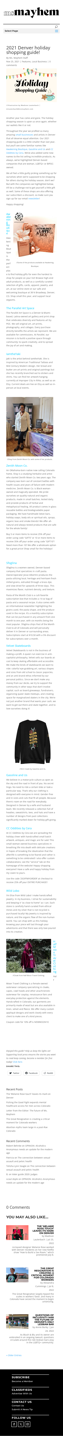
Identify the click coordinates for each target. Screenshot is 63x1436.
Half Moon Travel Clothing (55, 956)
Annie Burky (42, 1327)
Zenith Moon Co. (17, 465)
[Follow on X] (21, 1424)
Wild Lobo (12, 891)
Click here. (18, 1061)
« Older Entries (14, 1355)
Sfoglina (11, 563)
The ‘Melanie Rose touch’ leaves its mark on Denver (43, 1230)
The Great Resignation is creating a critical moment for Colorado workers (42, 1274)
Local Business (39, 61)
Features (26, 61)
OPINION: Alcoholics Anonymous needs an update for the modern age (29, 1149)
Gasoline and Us (16, 775)
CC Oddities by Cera (19, 828)
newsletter (33, 198)
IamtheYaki (13, 354)
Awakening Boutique (8, 223)
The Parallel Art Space (20, 308)
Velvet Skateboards (18, 646)
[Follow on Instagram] (27, 1424)
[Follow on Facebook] (14, 1424)
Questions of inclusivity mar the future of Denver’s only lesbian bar (43, 1320)
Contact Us (18, 1405)
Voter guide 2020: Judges (24, 1174)
